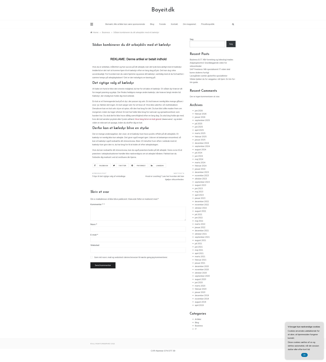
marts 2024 (200, 162)
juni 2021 (199, 247)
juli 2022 (198, 214)
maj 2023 (199, 191)
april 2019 (199, 305)
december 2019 (202, 295)
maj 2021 (199, 250)
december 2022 (202, 201)
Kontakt (174, 24)
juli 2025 (198, 123)
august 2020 (200, 279)
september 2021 (202, 237)
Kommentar (96, 204)
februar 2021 (200, 260)
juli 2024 (198, 152)
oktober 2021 (201, 234)
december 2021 (202, 230)
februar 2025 (200, 136)
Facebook (103, 165)
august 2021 (200, 240)
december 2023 (202, 172)
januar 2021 (200, 263)
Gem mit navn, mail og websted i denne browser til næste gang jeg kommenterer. (131, 257)
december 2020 (202, 266)
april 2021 (199, 253)
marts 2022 (200, 224)
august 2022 (200, 211)
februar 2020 (200, 289)
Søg (191, 39)
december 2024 (202, 143)
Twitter (122, 165)
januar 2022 (200, 227)
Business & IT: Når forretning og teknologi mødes (211, 59)
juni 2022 (199, 217)
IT (196, 329)
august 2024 (200, 149)
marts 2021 (200, 256)
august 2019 (200, 302)
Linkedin (160, 165)
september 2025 (202, 120)
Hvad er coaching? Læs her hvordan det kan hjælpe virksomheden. (164, 178)
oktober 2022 (201, 208)
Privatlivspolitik (207, 24)
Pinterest (141, 165)
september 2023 (202, 182)
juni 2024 (199, 156)
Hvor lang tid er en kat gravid (148, 119)
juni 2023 (199, 188)
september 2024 (202, 146)
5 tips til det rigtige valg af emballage (108, 176)
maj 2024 (199, 159)
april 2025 (199, 130)
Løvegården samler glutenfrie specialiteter (208, 76)
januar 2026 (200, 117)
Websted (94, 245)
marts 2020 (200, 286)
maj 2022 (199, 221)
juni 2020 (199, 282)
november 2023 (202, 175)
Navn (93, 224)
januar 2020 (200, 292)
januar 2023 (200, 198)
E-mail (94, 234)
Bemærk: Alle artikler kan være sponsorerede (125, 24)
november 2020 (202, 269)
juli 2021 (198, 243)
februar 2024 (200, 165)
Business (199, 325)
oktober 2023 (201, 178)
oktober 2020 (201, 273)
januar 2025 (200, 140)
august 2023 (200, 185)
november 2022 (202, 204)
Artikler (198, 319)
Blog (152, 24)
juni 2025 (199, 127)
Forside (162, 24)
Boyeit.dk (163, 10)
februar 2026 (200, 114)
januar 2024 (200, 169)
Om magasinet (189, 24)
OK (304, 355)
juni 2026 (199, 110)
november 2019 (202, 299)
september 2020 (202, 276)
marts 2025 (200, 133)
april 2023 (199, 195)
